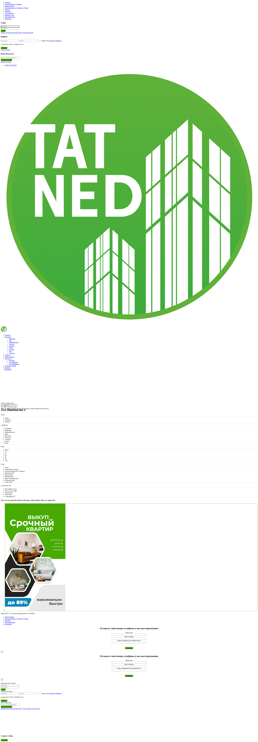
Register (4, 48)
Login (3, 31)
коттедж (11, 349)
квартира (12, 339)
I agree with (51, 41)
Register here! (5, 708)
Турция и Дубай (10, 366)
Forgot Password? (27, 33)
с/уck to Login (5, 50)
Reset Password (6, 60)
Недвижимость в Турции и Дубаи (16, 8)
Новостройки (9, 6)
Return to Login (6, 62)
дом (10, 340)
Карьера (7, 368)
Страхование (9, 13)
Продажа (8, 337)
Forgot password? (15, 708)
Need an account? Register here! (11, 33)
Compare (4, 740)
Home (7, 405)
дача (10, 351)
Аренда (7, 10)
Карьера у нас (9, 15)
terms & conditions (55, 41)
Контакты (8, 19)
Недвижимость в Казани (13, 4)
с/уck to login (26, 708)
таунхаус (12, 353)
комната (11, 346)
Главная (7, 2)
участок (11, 344)
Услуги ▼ (8, 359)
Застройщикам (10, 17)
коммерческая (13, 342)
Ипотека (8, 11)
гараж (11, 348)
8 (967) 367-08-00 (11, 65)
